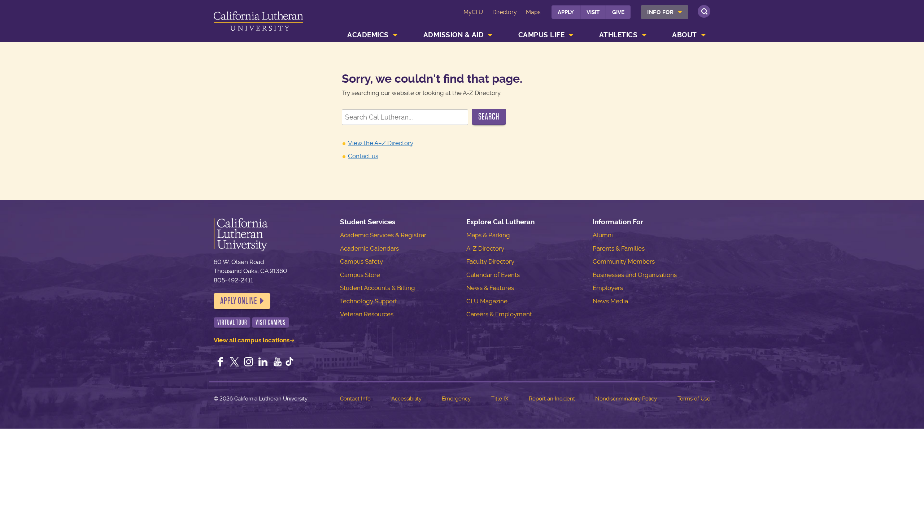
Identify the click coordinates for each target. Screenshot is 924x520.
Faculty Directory (490, 261)
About (684, 35)
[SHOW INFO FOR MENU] (680, 12)
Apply (566, 12)
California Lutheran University (258, 22)
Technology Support (368, 301)
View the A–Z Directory (380, 143)
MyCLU (473, 12)
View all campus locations (251, 340)
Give (618, 12)
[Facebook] (220, 362)
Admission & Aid (453, 35)
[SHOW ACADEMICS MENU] (395, 35)
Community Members (624, 261)
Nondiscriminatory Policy (626, 398)
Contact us (363, 156)
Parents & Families (619, 248)
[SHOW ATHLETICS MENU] (644, 35)
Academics (368, 35)
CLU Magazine (486, 301)
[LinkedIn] (263, 362)
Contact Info (355, 398)
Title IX (499, 398)
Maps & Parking (488, 235)
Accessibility (406, 398)
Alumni (603, 235)
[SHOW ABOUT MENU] (703, 35)
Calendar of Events (493, 274)
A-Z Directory (485, 248)
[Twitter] (234, 362)
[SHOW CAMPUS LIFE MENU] (571, 35)
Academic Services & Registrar (383, 235)
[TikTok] (289, 362)
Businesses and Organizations (635, 274)
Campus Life (541, 35)
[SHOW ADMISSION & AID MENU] (490, 35)
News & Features (490, 287)
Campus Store (360, 274)
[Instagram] (248, 362)
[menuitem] (664, 12)
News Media (610, 301)
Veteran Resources (366, 314)
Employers (608, 287)
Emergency (456, 398)
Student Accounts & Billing (377, 287)
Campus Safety (361, 261)
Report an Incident (552, 398)
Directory (504, 12)
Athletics (618, 35)
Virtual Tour (232, 322)
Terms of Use (693, 398)
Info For (660, 12)
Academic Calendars (369, 248)
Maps (533, 12)
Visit (593, 12)
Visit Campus (271, 322)
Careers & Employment (499, 314)
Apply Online (238, 301)
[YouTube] (277, 362)
